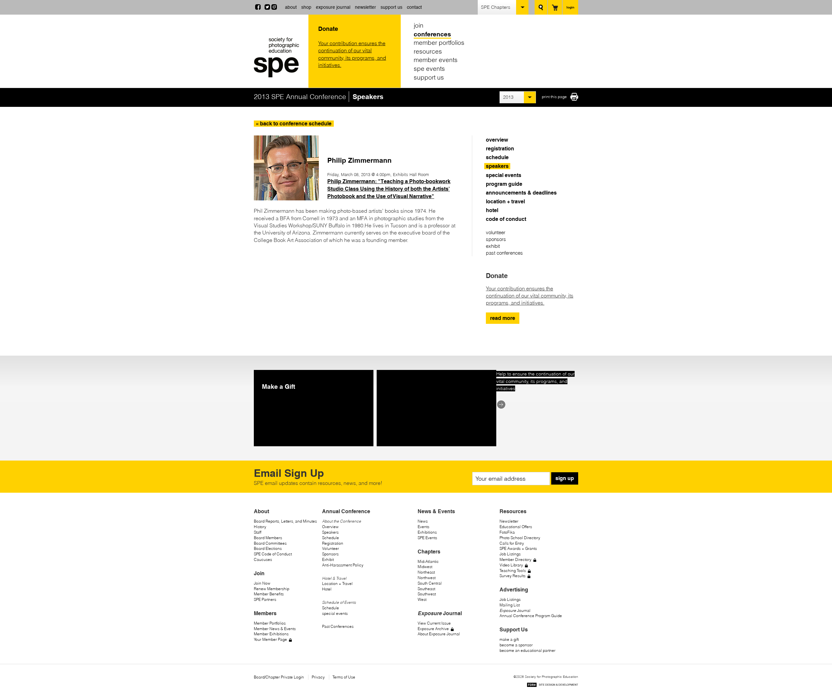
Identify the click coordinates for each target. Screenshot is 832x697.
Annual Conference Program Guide (531, 615)
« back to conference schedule (294, 123)
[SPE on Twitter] (267, 8)
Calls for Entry (512, 543)
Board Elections (268, 548)
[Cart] (555, 7)
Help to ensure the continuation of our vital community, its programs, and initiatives (535, 381)
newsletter (365, 7)
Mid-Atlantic (428, 561)
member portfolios (439, 42)
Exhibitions (427, 532)
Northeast (426, 572)
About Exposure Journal (439, 633)
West (422, 599)
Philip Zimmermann (359, 160)
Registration (332, 543)
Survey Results (513, 575)
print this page (554, 96)
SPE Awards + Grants (518, 548)
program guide (504, 184)
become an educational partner (527, 650)
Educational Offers (516, 526)
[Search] (541, 7)
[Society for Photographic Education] (279, 57)
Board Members (268, 537)
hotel (492, 210)
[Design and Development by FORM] (552, 686)
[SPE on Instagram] (274, 8)
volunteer (495, 232)
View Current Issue (434, 623)
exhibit (493, 246)
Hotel (327, 589)
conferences (432, 34)
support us (391, 7)
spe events (429, 68)
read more (502, 318)
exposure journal (333, 7)
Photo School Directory (520, 537)
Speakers (330, 532)
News (423, 521)
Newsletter (509, 521)
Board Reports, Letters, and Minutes (285, 521)
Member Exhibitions (271, 633)
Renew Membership (271, 588)
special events (503, 175)
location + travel (505, 201)
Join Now (262, 583)
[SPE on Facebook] (258, 8)
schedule (497, 157)
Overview (330, 526)
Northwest (427, 577)
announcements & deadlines (521, 193)
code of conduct (506, 219)
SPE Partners (265, 599)
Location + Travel (337, 583)
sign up (564, 478)
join (418, 25)
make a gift (509, 639)
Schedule (330, 537)
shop (306, 7)
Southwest (427, 593)
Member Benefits (269, 593)
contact (414, 7)
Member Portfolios (270, 623)
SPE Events (427, 537)
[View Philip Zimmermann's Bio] (286, 198)
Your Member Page (270, 639)
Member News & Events (275, 628)
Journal (515, 610)
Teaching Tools (513, 570)
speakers (497, 166)
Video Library (511, 565)
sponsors (496, 239)
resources (428, 51)
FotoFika (507, 532)
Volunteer (330, 548)
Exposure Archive (433, 628)
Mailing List (510, 604)
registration (500, 149)
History (260, 526)
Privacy (318, 677)
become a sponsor (516, 644)
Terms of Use (343, 677)
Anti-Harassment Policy (342, 565)
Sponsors (330, 553)
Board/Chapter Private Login (279, 677)
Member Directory (515, 559)
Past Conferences (338, 626)
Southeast (426, 588)
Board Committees (270, 543)
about (291, 7)
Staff (257, 532)
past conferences (504, 253)
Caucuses (263, 559)
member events (436, 60)
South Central (430, 583)
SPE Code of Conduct (273, 553)
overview (497, 140)
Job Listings (510, 553)
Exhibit (328, 559)
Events (423, 526)
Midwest (425, 566)
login (570, 7)
